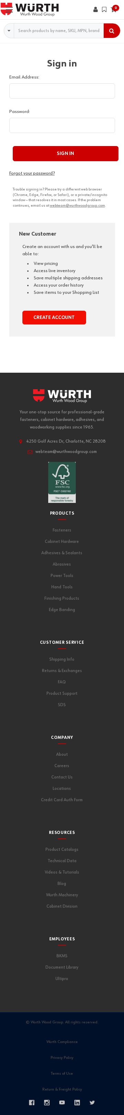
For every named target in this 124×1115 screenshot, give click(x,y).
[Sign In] (95, 9)
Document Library (61, 967)
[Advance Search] (9, 30)
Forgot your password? (32, 173)
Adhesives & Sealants (61, 553)
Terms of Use (62, 1074)
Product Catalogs (62, 849)
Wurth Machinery (62, 895)
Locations (62, 788)
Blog (62, 883)
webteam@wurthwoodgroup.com (77, 205)
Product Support (62, 693)
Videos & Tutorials (62, 872)
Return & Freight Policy (62, 1089)
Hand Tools (62, 587)
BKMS (62, 956)
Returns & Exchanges (62, 671)
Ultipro (61, 979)
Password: (19, 111)
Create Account (54, 317)
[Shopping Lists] (104, 9)
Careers (61, 766)
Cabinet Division (62, 906)
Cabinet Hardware (62, 541)
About (62, 754)
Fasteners (62, 530)
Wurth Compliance (62, 1042)
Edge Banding (62, 610)
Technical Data (62, 861)
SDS (62, 705)
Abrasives (62, 564)
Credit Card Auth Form (62, 800)
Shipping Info (61, 659)
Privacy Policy (62, 1058)
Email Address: (24, 77)
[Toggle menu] (9, 9)
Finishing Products (61, 598)
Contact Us (62, 777)
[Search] (112, 30)
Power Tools (62, 576)
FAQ (62, 682)
